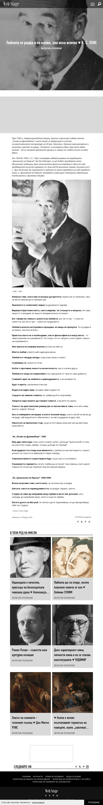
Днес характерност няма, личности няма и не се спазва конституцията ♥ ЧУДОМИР (72, 655)
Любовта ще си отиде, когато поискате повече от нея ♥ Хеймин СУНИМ (71, 587)
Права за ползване (54, 776)
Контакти (38, 776)
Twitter (82, 521)
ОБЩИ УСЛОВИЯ (73, 776)
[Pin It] (85, 522)
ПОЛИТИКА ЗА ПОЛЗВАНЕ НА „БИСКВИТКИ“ (51, 782)
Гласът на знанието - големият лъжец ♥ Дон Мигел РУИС (30, 723)
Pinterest (53, 795)
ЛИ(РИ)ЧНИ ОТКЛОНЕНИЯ (51, 48)
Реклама (26, 776)
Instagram (89, 522)
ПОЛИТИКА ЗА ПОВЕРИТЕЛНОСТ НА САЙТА (71, 779)
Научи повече (38, 802)
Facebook (78, 522)
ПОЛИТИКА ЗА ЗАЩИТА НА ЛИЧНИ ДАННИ (31, 779)
